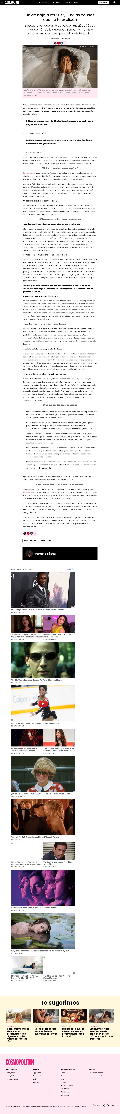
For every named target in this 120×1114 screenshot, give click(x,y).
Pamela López (65, 38)
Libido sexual (45, 541)
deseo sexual (29, 173)
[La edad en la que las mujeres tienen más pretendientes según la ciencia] (74, 1016)
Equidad (75, 2)
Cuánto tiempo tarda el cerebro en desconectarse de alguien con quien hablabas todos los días (18, 1035)
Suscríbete (103, 2)
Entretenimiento (43, 2)
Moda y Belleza (57, 2)
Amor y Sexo (60, 11)
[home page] (12, 2)
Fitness (67, 2)
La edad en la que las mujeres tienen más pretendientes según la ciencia (73, 1032)
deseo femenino (29, 492)
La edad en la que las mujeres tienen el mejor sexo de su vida (46, 1031)
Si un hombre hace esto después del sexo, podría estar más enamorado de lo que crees (101, 1033)
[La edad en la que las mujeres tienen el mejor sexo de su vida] (46, 1016)
